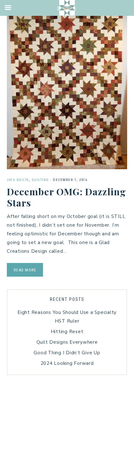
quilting (40, 180)
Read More (25, 270)
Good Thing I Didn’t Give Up (67, 353)
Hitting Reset (67, 331)
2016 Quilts (18, 180)
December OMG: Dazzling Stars (66, 197)
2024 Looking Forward (67, 363)
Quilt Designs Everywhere (67, 342)
